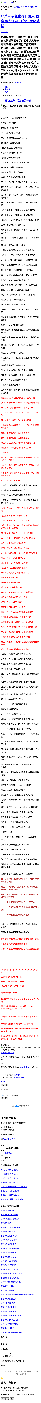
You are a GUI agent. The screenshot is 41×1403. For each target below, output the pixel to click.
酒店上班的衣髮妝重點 (9, 1324)
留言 (27, 1067)
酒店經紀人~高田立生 (9, 1240)
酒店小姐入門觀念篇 (8, 1299)
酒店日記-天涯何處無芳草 (10, 1227)
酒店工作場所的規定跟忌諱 (11, 1282)
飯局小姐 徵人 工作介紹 (10, 1182)
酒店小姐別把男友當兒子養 (11, 1316)
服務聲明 (23, 1374)
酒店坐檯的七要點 (7, 1286)
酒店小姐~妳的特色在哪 (10, 1248)
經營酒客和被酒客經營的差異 (12, 1332)
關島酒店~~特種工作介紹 (10, 1191)
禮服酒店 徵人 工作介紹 (10, 1178)
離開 (12, 1399)
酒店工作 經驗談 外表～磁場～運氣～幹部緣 (17, 1295)
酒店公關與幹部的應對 (9, 1261)
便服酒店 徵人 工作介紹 (10, 1170)
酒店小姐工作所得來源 (9, 1269)
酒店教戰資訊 (19, 1077)
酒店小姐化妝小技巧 (8, 1257)
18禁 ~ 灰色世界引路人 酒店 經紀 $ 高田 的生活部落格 (20, 21)
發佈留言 (4, 1098)
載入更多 (4, 1085)
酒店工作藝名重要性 (8, 1307)
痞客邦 (22, 1067)
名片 (6, 92)
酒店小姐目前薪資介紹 (9, 1215)
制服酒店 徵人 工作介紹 (10, 1174)
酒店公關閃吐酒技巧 (8, 1253)
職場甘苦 (18, 83)
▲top (3, 1081)
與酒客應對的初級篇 (8, 1290)
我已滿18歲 (5, 1399)
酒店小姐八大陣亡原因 (9, 1320)
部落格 (7, 89)
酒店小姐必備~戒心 (8, 1303)
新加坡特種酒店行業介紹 (10, 1195)
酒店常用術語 (6, 1223)
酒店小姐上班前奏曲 (8, 1232)
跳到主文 (4, 32)
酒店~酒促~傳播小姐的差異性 (12, 1199)
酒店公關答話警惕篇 (8, 1244)
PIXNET (10, 1371)
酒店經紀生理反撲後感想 (10, 1219)
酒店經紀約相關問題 (8, 1265)
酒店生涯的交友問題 (8, 1311)
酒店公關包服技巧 (7, 1211)
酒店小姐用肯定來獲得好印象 (12, 1274)
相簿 (6, 87)
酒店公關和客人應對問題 (10, 1278)
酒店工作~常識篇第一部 (18, 100)
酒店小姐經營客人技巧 (9, 1236)
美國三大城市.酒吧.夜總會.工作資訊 (14, 1187)
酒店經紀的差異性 (7, 1328)
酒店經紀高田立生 (7, 1053)
